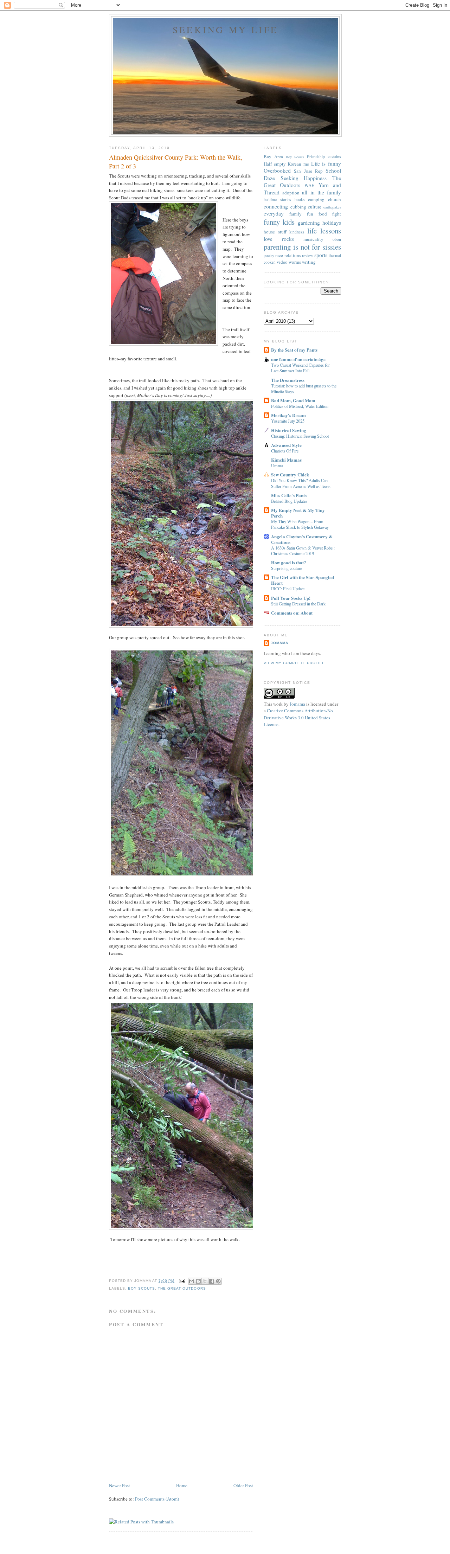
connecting (276, 206)
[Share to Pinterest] (218, 1281)
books (300, 199)
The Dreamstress (287, 380)
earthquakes (332, 207)
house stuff (275, 232)
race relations (288, 255)
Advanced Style (286, 445)
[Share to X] (204, 1281)
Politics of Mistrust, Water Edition (299, 406)
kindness (296, 232)
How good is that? (288, 562)
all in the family (321, 192)
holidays (331, 222)
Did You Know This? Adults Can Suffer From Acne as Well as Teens (300, 483)
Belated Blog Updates (289, 501)
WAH (309, 185)
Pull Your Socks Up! (290, 598)
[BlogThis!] (198, 1281)
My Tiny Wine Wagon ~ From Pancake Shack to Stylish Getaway (300, 524)
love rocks (279, 238)
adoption (291, 193)
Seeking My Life (225, 30)
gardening (309, 222)
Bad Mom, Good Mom (293, 400)
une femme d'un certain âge (298, 359)
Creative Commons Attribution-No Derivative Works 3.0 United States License (298, 717)
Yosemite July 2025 (287, 421)
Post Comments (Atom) (157, 1499)
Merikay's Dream (288, 415)
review (307, 255)
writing (309, 262)
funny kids (279, 222)
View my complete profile (294, 663)
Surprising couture (286, 568)
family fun (301, 214)
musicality (313, 239)
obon (337, 239)
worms (295, 262)
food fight (330, 214)
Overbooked (277, 170)
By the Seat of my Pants (294, 349)
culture (314, 207)
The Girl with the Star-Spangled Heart (302, 580)
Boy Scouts (141, 1288)
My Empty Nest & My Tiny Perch (298, 513)
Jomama (279, 643)
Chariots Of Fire (284, 451)
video (282, 262)
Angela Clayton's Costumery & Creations (302, 539)
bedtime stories (277, 199)
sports (320, 254)
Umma (277, 465)
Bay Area (273, 156)
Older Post (243, 1485)
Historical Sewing (288, 430)
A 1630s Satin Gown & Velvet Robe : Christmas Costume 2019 (303, 550)
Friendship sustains (324, 156)
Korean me (298, 164)
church (334, 199)
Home (181, 1485)
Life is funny (326, 163)
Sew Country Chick (290, 474)
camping (316, 199)
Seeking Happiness (304, 177)
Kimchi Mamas (286, 459)
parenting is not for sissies (302, 247)
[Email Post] (182, 1281)
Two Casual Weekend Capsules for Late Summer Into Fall (300, 367)
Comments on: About (292, 612)
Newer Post (119, 1485)
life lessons (324, 231)
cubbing (298, 207)
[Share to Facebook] (211, 1281)
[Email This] (191, 1281)
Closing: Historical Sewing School (300, 436)
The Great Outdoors (182, 1288)
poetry (269, 255)
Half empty (275, 164)
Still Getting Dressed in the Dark (298, 603)
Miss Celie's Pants (289, 495)
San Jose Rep (308, 171)
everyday (274, 213)
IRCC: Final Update (287, 588)
